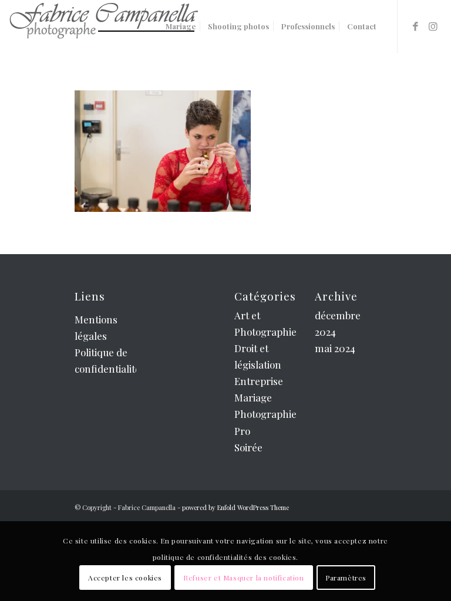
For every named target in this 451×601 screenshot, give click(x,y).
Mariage (253, 397)
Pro (242, 430)
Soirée (248, 447)
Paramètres (345, 577)
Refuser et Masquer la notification (243, 577)
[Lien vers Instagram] (433, 26)
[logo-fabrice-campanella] (103, 26)
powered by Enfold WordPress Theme (235, 507)
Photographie (265, 413)
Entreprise (258, 380)
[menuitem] (180, 26)
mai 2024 (335, 348)
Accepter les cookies (125, 577)
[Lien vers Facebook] (416, 26)
